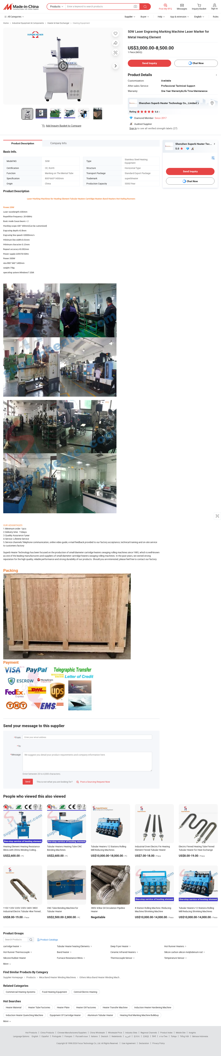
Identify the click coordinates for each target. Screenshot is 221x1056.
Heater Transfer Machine (115, 1007)
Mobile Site (180, 1032)
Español (45, 1036)
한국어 (137, 1036)
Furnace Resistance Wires (70, 957)
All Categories (14, 16)
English (35, 1036)
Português (56, 1036)
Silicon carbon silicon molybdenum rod (183, 952)
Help (160, 16)
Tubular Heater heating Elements (73, 946)
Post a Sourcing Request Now (93, 781)
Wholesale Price (115, 1032)
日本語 (146, 1036)
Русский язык (82, 1036)
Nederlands (117, 1036)
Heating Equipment (81, 23)
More (6, 1021)
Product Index (166, 1032)
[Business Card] (213, 157)
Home (6, 23)
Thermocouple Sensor (121, 957)
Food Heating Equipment (54, 991)
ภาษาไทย (163, 1036)
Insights (192, 1032)
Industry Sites (131, 1032)
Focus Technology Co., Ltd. (89, 1043)
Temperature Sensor (174, 957)
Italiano (94, 1036)
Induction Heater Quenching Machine (24, 1015)
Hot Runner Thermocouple (16, 952)
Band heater (63, 952)
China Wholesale (97, 1032)
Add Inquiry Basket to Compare (63, 125)
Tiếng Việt (184, 1036)
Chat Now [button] (198, 63)
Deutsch (104, 1036)
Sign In (133, 128)
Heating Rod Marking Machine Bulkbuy (139, 1015)
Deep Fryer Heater (119, 946)
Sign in (214, 8)
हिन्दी (154, 1036)
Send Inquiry (149, 63)
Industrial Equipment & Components (28, 23)
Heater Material (13, 1007)
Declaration (144, 1043)
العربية (127, 1036)
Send (27, 781)
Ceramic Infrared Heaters (123, 952)
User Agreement (129, 1043)
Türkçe (174, 1036)
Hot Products (31, 1032)
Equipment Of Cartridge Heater (65, 1015)
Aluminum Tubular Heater (100, 1015)
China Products (47, 1032)
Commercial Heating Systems (20, 991)
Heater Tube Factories (39, 1007)
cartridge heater (11, 946)
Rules (215, 16)
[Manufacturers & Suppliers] (21, 6)
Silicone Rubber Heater (14, 957)
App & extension (178, 16)
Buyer (143, 16)
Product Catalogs (49, 939)
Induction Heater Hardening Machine (152, 1007)
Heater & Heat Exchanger (58, 23)
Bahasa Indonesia (200, 1036)
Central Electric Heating (85, 991)
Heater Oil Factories (86, 1007)
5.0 (177, 148)
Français (68, 1036)
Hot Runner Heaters (174, 946)
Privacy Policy (158, 1043)
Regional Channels (149, 1032)
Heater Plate (63, 1007)
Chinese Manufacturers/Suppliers (72, 1032)
